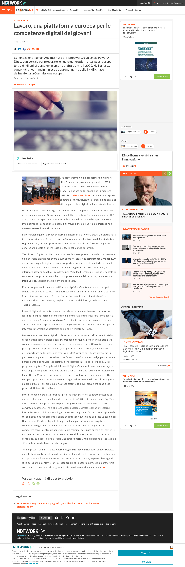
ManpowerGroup (82, 195)
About (19, 524)
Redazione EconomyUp (25, 84)
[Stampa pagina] (29, 49)
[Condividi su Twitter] (15, 49)
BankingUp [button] (74, 10)
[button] (7, 10)
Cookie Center (111, 524)
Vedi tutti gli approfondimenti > (159, 297)
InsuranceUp (89, 10)
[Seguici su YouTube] (73, 518)
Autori (26, 524)
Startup (138, 10)
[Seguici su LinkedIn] (56, 518)
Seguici (44, 518)
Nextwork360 (22, 535)
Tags (34, 524)
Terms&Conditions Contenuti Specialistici (86, 524)
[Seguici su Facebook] (67, 518)
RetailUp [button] (99, 10)
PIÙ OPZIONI (145, 561)
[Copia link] (33, 49)
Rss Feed (42, 524)
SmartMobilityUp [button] (114, 10)
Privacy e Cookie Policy (57, 524)
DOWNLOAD (162, 76)
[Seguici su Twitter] (62, 518)
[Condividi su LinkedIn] (19, 49)
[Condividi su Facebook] (24, 49)
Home (16, 41)
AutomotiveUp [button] (59, 10)
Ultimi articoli (46, 10)
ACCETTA (145, 553)
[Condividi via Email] (38, 49)
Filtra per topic (131, 173)
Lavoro (25, 41)
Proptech (129, 10)
